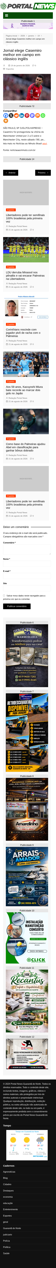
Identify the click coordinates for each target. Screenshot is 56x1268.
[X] (11, 115)
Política (6, 1247)
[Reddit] (16, 115)
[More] (5, 120)
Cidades (7, 1184)
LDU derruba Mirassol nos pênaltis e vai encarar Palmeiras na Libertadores (25, 275)
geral (5, 1222)
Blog (5, 1178)
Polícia (6, 1241)
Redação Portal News (18, 226)
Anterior (12, 173)
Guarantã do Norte (12, 1228)
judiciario (7, 1234)
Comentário (9, 543)
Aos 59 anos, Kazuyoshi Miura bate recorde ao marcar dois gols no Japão (24, 390)
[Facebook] (5, 115)
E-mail (6, 571)
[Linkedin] (21, 115)
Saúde (6, 1253)
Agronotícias (9, 1172)
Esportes (10, 69)
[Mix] (37, 115)
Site (5, 583)
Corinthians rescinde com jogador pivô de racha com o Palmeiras (23, 332)
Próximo (41, 173)
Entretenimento (10, 1209)
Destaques (8, 1191)
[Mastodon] (32, 115)
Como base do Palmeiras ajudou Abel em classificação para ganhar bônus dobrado (25, 447)
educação (8, 1203)
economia (8, 1197)
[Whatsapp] (43, 115)
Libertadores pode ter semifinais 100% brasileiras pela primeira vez (25, 218)
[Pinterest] (27, 115)
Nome (6, 559)
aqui (44, 143)
